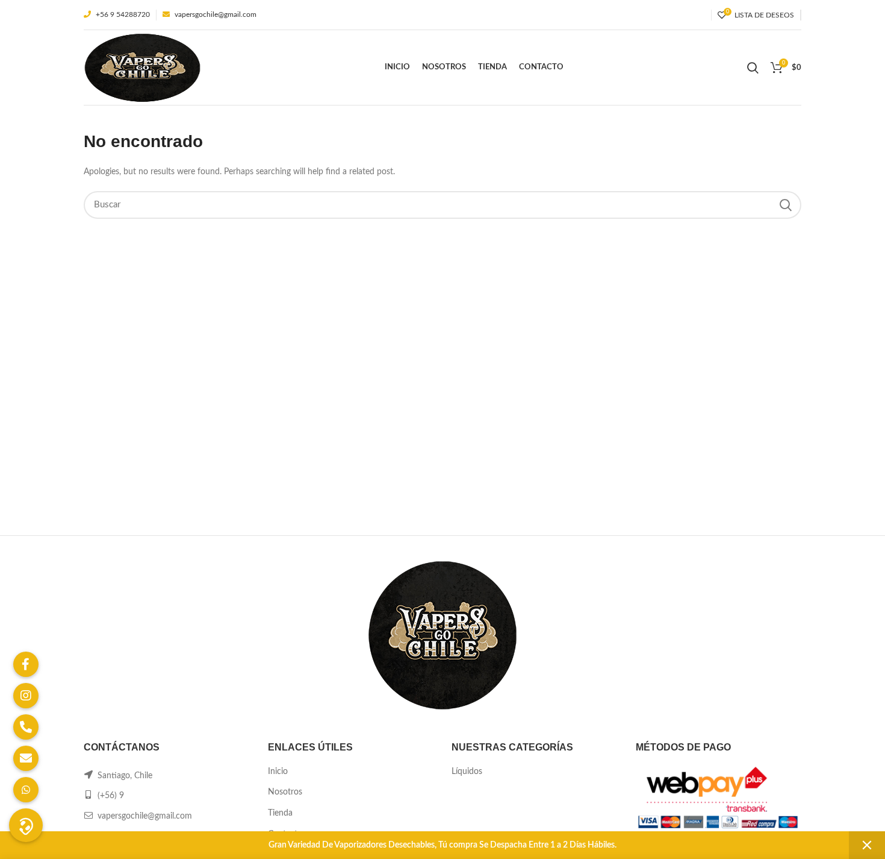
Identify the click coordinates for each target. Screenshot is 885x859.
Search (785, 205)
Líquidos (467, 771)
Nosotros (285, 792)
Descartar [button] (867, 845)
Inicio (278, 771)
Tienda (280, 813)
